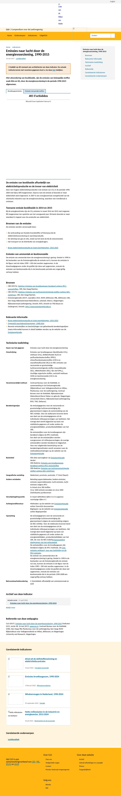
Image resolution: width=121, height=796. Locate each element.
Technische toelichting (93, 62)
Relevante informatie (93, 59)
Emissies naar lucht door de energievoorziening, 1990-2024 (33, 603)
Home (9, 36)
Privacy (81, 766)
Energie (42, 703)
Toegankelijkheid (84, 770)
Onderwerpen (19, 36)
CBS (33, 762)
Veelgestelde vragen (52, 763)
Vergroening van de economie (44, 721)
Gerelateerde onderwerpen (96, 76)
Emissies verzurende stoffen (34, 91)
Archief (88, 66)
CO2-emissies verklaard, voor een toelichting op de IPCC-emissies (48, 550)
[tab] (14, 91)
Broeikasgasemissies (15, 91)
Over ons (49, 759)
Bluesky (48, 785)
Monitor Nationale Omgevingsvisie (57, 770)
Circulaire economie (42, 668)
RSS (47, 788)
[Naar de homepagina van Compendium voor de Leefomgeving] (60, 15)
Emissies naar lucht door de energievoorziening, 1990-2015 (38, 624)
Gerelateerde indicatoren (95, 73)
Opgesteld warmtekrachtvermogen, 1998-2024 (26, 324)
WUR (16, 764)
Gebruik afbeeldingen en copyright (91, 763)
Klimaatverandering (43, 686)
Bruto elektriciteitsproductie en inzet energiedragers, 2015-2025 (33, 248)
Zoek (113, 35)
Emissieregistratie (15, 332)
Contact (48, 766)
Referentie (89, 69)
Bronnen (88, 56)
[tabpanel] (38, 136)
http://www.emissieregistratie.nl (38, 307)
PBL (38, 762)
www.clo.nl (34, 626)
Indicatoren (32, 36)
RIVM (8, 764)
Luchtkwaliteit (21, 59)
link (54, 70)
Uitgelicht (43, 36)
